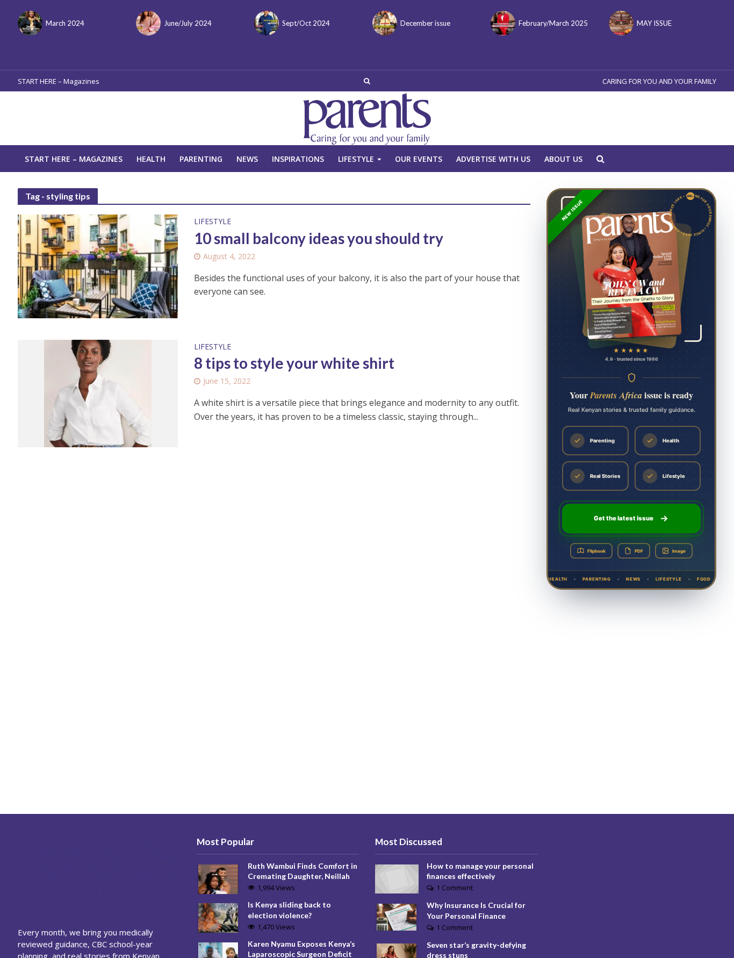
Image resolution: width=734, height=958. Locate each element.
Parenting (200, 159)
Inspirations (298, 159)
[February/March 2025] (502, 23)
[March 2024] (29, 23)
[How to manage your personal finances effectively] (397, 878)
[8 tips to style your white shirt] (98, 392)
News (247, 159)
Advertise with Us (493, 159)
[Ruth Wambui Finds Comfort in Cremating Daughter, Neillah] (218, 878)
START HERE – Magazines (58, 81)
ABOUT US (563, 159)
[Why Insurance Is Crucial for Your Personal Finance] (396, 916)
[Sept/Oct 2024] (265, 23)
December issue (425, 23)
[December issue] (383, 23)
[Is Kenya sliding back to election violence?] (218, 917)
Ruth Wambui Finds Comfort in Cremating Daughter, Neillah (302, 871)
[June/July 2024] (147, 23)
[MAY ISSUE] (620, 23)
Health (150, 159)
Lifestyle (356, 159)
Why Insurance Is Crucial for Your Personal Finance (476, 910)
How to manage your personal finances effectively (480, 871)
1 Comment (454, 887)
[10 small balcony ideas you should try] (98, 265)
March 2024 (65, 23)
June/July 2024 (188, 23)
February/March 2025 (553, 23)
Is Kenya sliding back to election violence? (289, 909)
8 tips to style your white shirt (294, 363)
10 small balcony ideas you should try (318, 238)
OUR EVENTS (418, 159)
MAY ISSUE (654, 23)
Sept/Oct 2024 (306, 23)
